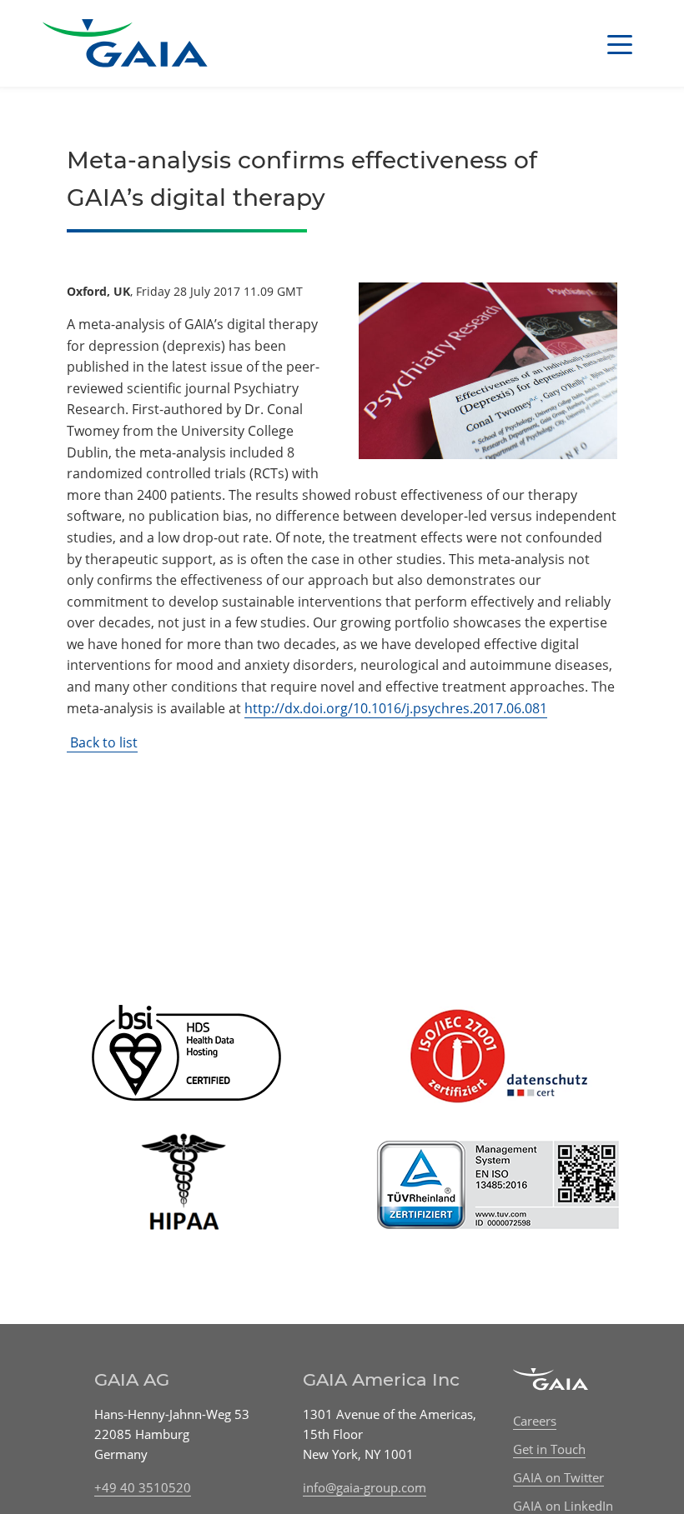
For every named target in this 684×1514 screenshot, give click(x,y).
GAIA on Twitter (558, 1477)
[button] (619, 43)
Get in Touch (549, 1449)
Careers (534, 1420)
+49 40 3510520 (142, 1487)
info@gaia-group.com (364, 1487)
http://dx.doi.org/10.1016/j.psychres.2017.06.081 (395, 708)
